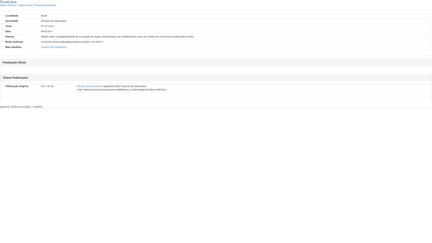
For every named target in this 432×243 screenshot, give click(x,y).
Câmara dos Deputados (53, 47)
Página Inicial (26, 5)
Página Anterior (8, 5)
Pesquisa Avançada (45, 5)
